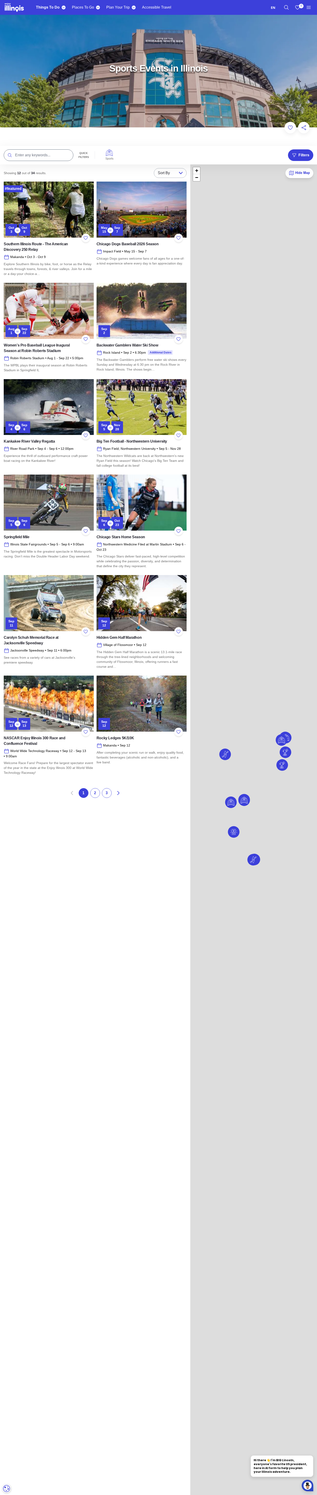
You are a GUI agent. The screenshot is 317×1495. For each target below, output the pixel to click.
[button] (253, 860)
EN (273, 7)
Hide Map (302, 172)
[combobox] (273, 7)
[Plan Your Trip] (133, 7)
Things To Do (48, 7)
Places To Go (83, 7)
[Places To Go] (98, 7)
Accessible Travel (156, 7)
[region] (286, 7)
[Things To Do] (63, 7)
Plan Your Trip (118, 7)
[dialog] (6, 1488)
